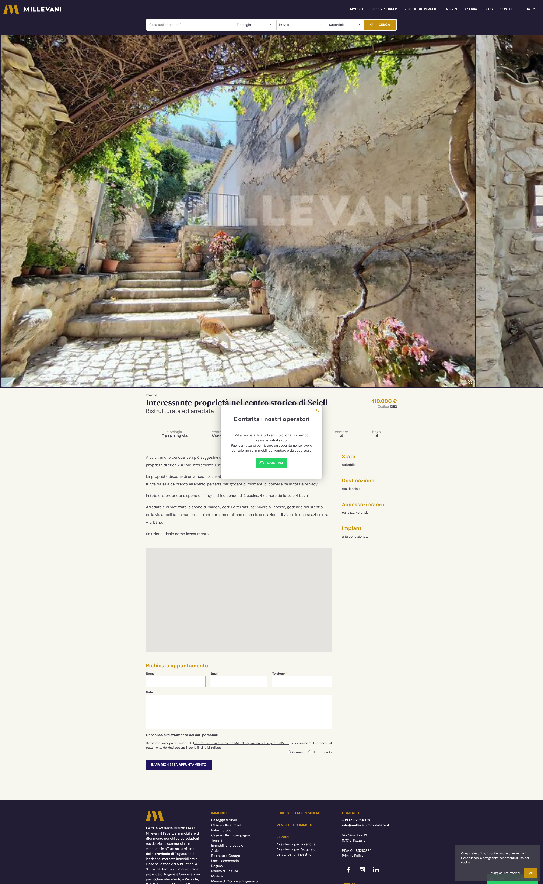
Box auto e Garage (225, 855)
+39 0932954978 (356, 820)
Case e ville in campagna (230, 835)
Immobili (356, 9)
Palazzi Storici (221, 830)
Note (149, 692)
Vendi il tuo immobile (421, 9)
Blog (489, 9)
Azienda (471, 9)
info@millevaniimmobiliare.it (365, 825)
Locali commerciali (226, 861)
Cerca (384, 24)
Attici (215, 850)
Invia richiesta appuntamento (179, 764)
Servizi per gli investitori (295, 854)
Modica (217, 876)
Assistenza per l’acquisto (296, 849)
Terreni (216, 840)
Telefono (278, 673)
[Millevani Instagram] (362, 870)
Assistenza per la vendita (296, 844)
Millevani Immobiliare (155, 816)
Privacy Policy (353, 855)
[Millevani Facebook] (348, 870)
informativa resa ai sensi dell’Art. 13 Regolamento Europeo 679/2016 (241, 743)
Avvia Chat (275, 463)
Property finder (384, 9)
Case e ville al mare (226, 825)
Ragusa (217, 866)
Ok (531, 873)
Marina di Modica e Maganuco (234, 881)
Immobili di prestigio (227, 845)
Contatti (507, 9)
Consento (298, 752)
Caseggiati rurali (224, 820)
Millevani (32, 9)
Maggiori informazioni (505, 873)
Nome (150, 673)
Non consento (322, 752)
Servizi (451, 9)
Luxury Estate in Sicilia (298, 813)
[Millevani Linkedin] (376, 870)
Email (214, 673)
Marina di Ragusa (224, 871)
